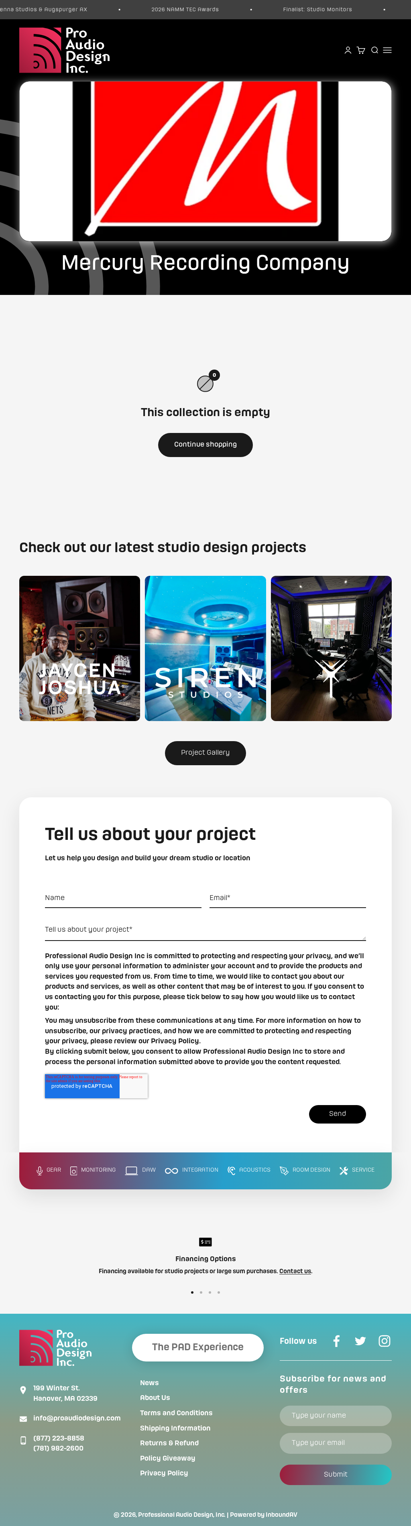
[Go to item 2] (201, 1292)
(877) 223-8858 (58, 1438)
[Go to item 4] (219, 1292)
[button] (79, 648)
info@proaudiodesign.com (77, 1418)
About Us (155, 1398)
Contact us (295, 1271)
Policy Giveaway (167, 1458)
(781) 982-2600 (58, 1448)
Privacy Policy (164, 1473)
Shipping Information (175, 1428)
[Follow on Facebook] (336, 1341)
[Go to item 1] (192, 1292)
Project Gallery (205, 753)
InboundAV (281, 1515)
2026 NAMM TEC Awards (163, 9)
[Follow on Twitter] (360, 1341)
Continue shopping (205, 444)
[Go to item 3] (210, 1292)
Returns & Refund (169, 1443)
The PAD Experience (198, 1347)
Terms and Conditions (176, 1413)
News (149, 1383)
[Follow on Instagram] (384, 1341)
